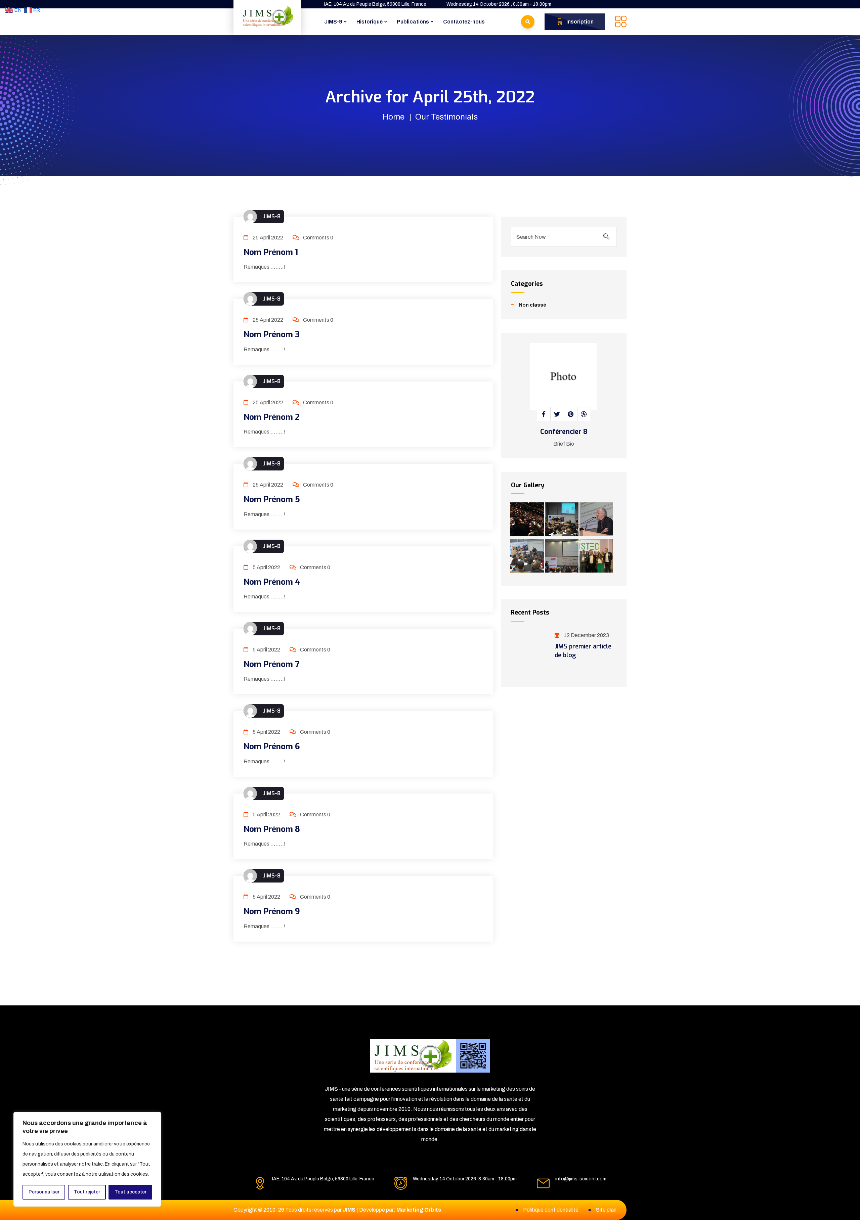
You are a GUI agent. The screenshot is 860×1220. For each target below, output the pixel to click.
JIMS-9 (333, 22)
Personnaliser (44, 1191)
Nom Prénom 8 (272, 829)
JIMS (349, 1210)
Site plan (606, 1210)
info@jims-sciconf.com (580, 1178)
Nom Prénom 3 (272, 334)
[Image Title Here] (527, 519)
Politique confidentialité (550, 1210)
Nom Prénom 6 (272, 746)
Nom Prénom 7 (271, 664)
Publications (413, 22)
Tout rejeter (87, 1191)
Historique (369, 22)
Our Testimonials (446, 116)
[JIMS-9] (267, 16)
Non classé (532, 305)
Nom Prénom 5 (272, 499)
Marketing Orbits (418, 1210)
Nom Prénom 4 (272, 582)
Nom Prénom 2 (272, 417)
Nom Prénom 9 (272, 911)
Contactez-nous (464, 22)
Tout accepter (130, 1191)
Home (393, 116)
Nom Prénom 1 (271, 252)
